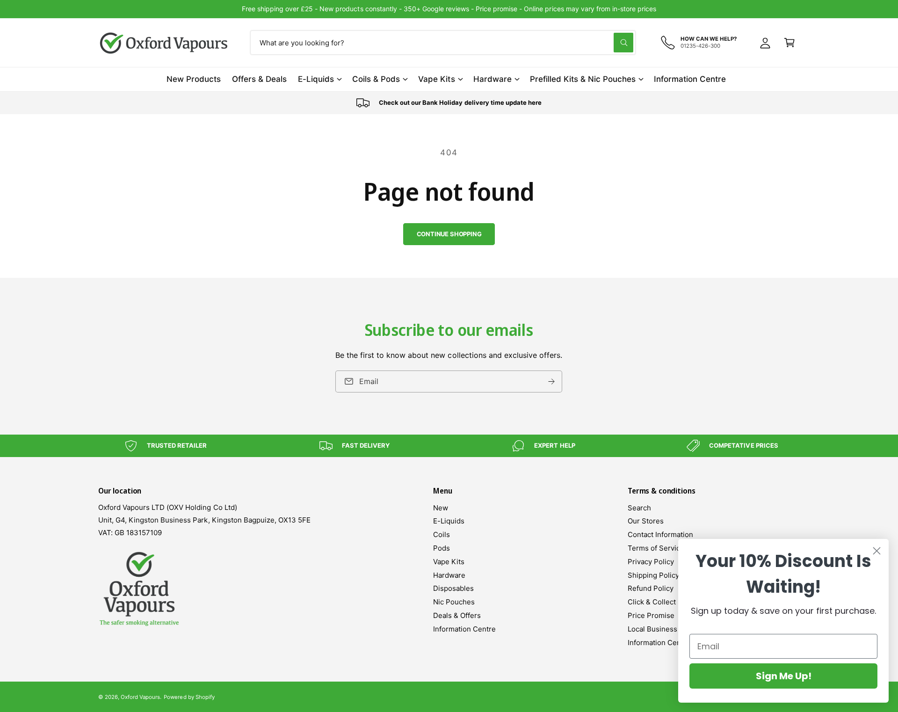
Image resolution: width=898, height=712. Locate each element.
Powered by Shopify (189, 697)
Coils (441, 534)
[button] (789, 42)
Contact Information (660, 534)
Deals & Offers (457, 615)
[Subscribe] (552, 381)
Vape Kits (436, 79)
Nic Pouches (454, 601)
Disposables (453, 588)
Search (639, 507)
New (440, 507)
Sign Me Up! (783, 676)
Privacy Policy (651, 561)
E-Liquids (316, 79)
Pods (441, 548)
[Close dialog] (877, 551)
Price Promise (651, 615)
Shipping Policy (653, 575)
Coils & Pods (376, 79)
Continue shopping (449, 234)
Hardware (492, 79)
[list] (449, 102)
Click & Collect (652, 601)
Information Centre (464, 629)
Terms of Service (656, 548)
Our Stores (646, 520)
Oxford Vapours (140, 697)
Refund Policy (651, 588)
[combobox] (443, 42)
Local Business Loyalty (665, 629)
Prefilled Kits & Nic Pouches (583, 79)
